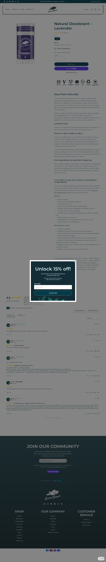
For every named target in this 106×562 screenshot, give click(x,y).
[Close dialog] (75, 261)
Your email (37, 284)
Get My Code (53, 293)
